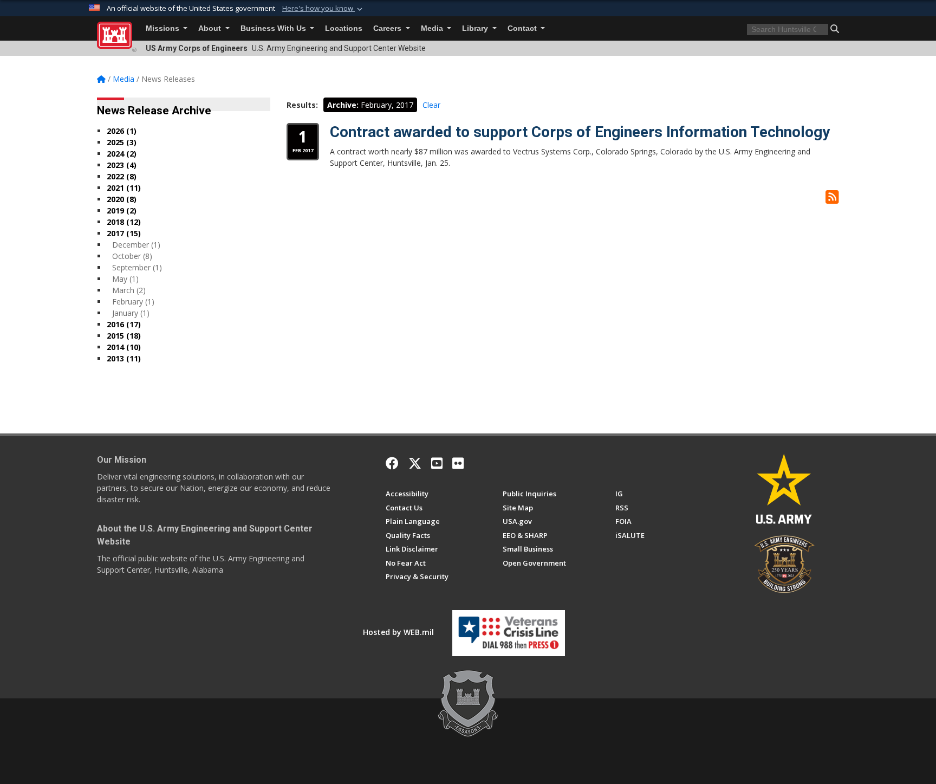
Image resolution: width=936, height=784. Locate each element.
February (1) (133, 301)
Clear (431, 105)
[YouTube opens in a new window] (437, 463)
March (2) (129, 290)
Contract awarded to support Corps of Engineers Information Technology (580, 132)
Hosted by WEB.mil (398, 632)
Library (476, 28)
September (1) (137, 267)
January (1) (131, 313)
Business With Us (274, 28)
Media (433, 28)
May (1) (125, 279)
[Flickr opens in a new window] (458, 463)
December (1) (136, 244)
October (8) (132, 256)
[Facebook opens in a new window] (392, 463)
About (210, 28)
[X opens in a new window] (414, 463)
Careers (388, 28)
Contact (523, 28)
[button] (323, 8)
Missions (163, 28)
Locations (343, 28)
